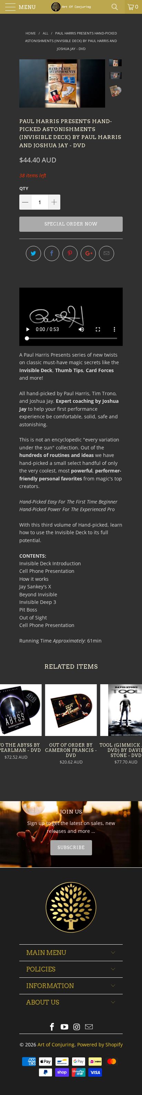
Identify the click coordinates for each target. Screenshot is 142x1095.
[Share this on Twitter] (33, 253)
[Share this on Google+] (88, 253)
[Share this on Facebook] (51, 253)
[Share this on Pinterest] (70, 253)
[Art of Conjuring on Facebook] (52, 1027)
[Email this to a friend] (106, 253)
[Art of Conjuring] (71, 7)
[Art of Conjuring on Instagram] (77, 1027)
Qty (23, 188)
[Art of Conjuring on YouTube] (64, 1027)
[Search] (117, 7)
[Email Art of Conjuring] (89, 1027)
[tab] (71, 847)
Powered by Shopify (100, 1044)
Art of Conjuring (56, 1044)
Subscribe (71, 847)
